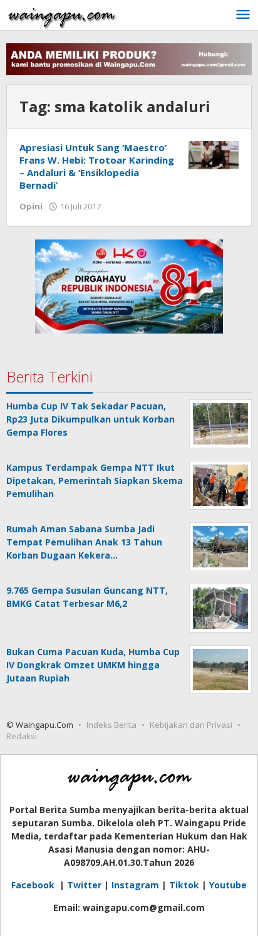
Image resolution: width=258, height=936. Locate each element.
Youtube (228, 885)
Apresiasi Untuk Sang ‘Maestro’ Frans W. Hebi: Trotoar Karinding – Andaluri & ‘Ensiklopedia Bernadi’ (96, 166)
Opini (31, 206)
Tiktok (184, 885)
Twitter (84, 885)
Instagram (135, 885)
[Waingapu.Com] (62, 15)
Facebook (34, 885)
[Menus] (243, 15)
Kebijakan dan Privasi (191, 724)
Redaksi (21, 736)
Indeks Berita (111, 724)
